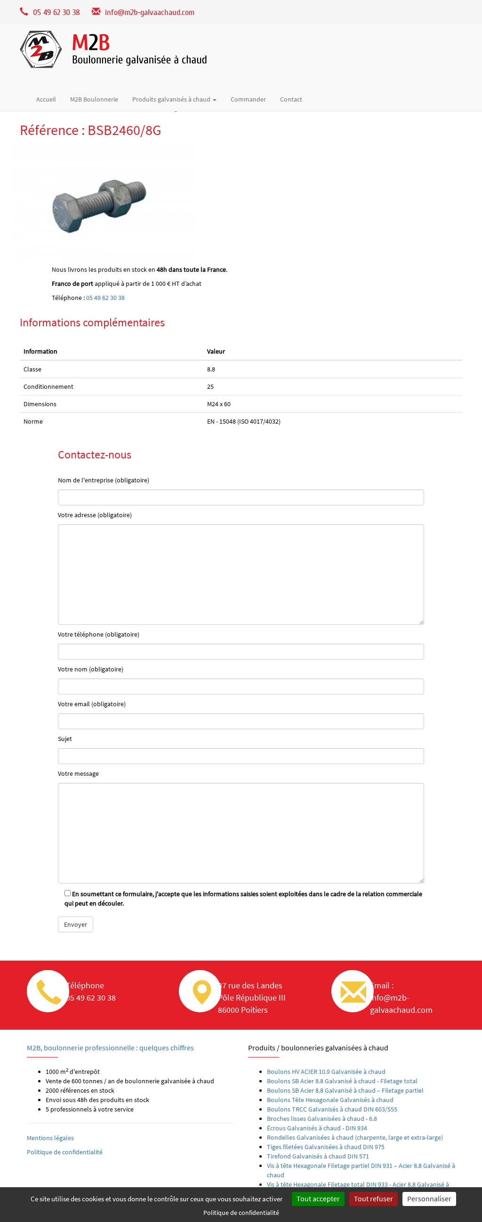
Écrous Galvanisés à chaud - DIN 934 (317, 1128)
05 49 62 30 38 (105, 297)
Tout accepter (318, 1198)
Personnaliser (429, 1198)
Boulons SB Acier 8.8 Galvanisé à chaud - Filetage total (342, 1081)
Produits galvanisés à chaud (172, 99)
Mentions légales (50, 1138)
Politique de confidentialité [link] (241, 1212)
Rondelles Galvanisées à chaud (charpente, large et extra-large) (355, 1137)
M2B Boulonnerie (94, 99)
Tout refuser (373, 1198)
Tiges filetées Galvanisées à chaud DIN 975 (326, 1147)
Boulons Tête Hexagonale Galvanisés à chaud (330, 1100)
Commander (248, 99)
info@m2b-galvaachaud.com (149, 12)
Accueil (46, 99)
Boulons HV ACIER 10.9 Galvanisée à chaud (326, 1071)
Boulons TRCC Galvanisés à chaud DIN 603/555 (332, 1109)
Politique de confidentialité (65, 1152)
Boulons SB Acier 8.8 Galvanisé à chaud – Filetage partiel (345, 1090)
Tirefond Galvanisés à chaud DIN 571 (318, 1156)
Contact (291, 99)
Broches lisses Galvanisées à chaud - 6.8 (322, 1118)
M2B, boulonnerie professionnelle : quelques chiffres (110, 1047)
